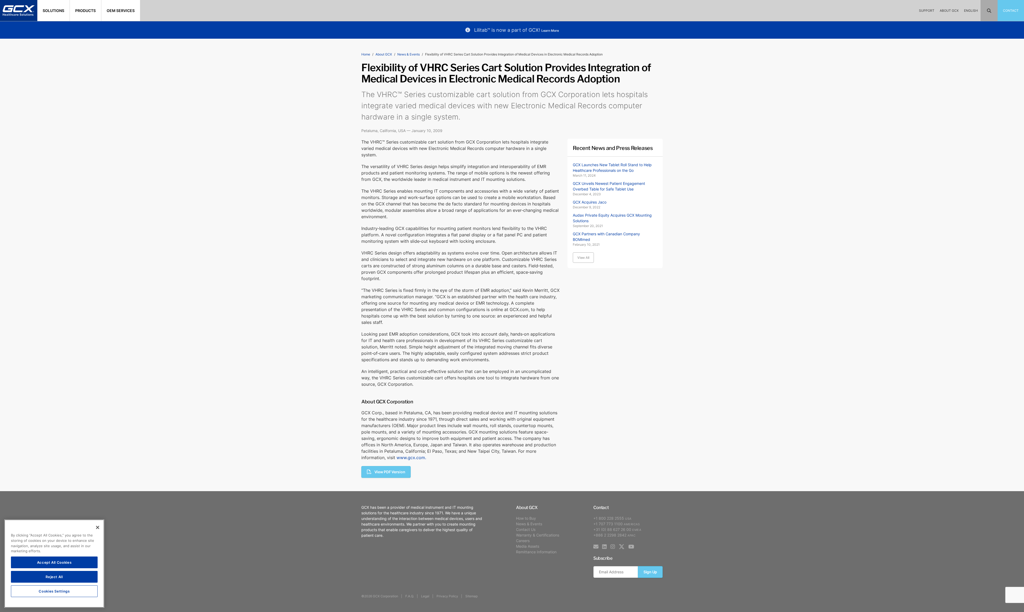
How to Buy (526, 518)
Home (365, 54)
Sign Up (650, 571)
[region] (54, 563)
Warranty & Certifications (537, 535)
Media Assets (527, 546)
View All (583, 257)
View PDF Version (389, 471)
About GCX (383, 54)
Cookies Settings (54, 591)
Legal (425, 596)
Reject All (54, 576)
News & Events (408, 54)
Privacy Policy (447, 596)
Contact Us (525, 529)
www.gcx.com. (411, 457)
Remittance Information (536, 551)
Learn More (550, 30)
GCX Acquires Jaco (589, 202)
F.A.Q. (409, 596)
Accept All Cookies (54, 562)
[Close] (97, 527)
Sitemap (471, 596)
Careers (523, 540)
